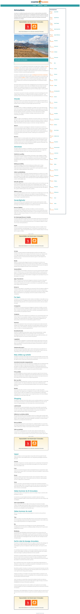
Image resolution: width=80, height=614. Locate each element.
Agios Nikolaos (57, 34)
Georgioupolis (57, 91)
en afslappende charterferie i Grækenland (40, 74)
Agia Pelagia (56, 23)
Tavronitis (56, 209)
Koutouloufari (56, 147)
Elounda (55, 79)
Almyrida (56, 40)
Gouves (55, 107)
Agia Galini (56, 11)
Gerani (55, 96)
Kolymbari (56, 141)
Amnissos (56, 46)
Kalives (55, 124)
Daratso (55, 74)
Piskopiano (56, 175)
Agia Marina (56, 17)
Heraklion (23, 77)
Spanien (45, 5)
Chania (55, 68)
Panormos (56, 169)
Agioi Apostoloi (57, 29)
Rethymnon (56, 192)
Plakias (55, 181)
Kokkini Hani (56, 136)
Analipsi (55, 51)
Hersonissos (56, 119)
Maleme (55, 158)
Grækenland (40, 5)
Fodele (55, 85)
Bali (55, 63)
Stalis (55, 203)
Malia (55, 164)
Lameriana (56, 153)
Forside (34, 5)
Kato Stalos (56, 130)
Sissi (55, 197)
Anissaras (56, 57)
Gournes (55, 102)
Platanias (56, 186)
